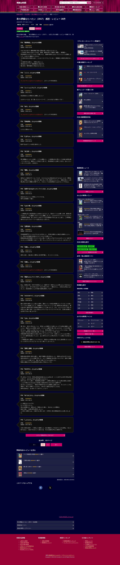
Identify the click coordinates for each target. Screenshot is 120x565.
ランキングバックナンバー (71, 542)
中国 (79, 305)
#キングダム (92, 249)
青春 (41, 24)
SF (78, 323)
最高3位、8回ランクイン (23, 24)
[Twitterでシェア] (50, 487)
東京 (79, 292)
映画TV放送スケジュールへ (90, 281)
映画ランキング (95, 7)
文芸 (37, 24)
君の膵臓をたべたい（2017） (40, 14)
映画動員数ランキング (70, 541)
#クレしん (90, 246)
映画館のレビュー (47, 542)
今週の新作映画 (60, 7)
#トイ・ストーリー (82, 249)
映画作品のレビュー (25, 548)
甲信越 (79, 302)
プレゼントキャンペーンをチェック (90, 58)
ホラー (92, 326)
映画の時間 (20, 14)
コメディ (80, 326)
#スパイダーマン (81, 246)
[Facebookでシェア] (40, 487)
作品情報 (27, 14)
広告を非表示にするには (66, 517)
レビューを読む (95, 10)
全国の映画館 (45, 541)
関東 (92, 292)
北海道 (79, 298)
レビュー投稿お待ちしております (44, 435)
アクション (80, 320)
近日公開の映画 (78, 7)
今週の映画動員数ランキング (84, 86)
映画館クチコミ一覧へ (89, 331)
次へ (56, 444)
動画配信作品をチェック (89, 140)
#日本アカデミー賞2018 (23, 31)
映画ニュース (43, 10)
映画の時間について (90, 346)
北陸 (92, 302)
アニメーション (95, 320)
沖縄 (92, 308)
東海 (92, 295)
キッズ (92, 323)
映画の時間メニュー (25, 7)
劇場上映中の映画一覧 (89, 113)
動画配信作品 (78, 10)
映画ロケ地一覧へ (89, 334)
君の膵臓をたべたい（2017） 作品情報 (27, 522)
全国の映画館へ (90, 312)
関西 (79, 295)
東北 (92, 298)
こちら (21, 36)
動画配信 (37, 28)
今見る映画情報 (89, 546)
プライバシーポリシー (68, 555)
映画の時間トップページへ (24, 528)
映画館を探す (25, 10)
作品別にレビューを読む (27, 549)
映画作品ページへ (21, 525)
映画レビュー (89, 238)
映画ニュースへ (90, 191)
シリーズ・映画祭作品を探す (89, 252)
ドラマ (32, 24)
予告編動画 (60, 10)
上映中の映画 (43, 7)
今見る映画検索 (97, 2)
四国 (92, 305)
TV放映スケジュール (91, 544)
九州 (79, 308)
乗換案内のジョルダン (54, 555)
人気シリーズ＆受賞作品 (27, 546)
